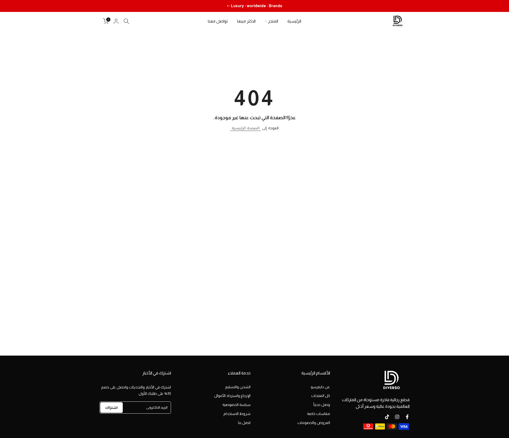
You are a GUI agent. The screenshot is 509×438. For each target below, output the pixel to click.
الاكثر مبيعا (246, 21)
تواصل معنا (218, 21)
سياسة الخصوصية (236, 404)
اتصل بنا (244, 423)
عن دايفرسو (320, 387)
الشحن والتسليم (238, 387)
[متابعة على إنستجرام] (397, 417)
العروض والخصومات (313, 423)
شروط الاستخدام (237, 414)
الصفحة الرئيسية (246, 128)
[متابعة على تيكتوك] (387, 417)
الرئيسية (294, 21)
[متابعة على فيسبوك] (407, 417)
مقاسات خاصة (318, 414)
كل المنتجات (320, 395)
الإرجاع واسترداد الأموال (232, 395)
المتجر (273, 21)
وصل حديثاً (321, 404)
